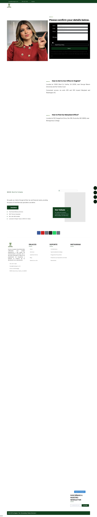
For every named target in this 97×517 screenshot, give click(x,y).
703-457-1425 (25, 1)
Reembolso (53, 260)
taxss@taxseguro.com (13, 1)
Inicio (31, 249)
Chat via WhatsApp (14, 268)
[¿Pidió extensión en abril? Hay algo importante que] (87, 444)
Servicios (32, 252)
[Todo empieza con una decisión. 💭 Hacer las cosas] (72, 290)
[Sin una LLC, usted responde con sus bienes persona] (82, 294)
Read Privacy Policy (59, 44)
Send (69, 48)
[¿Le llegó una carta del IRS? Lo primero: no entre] (77, 301)
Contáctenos (54, 249)
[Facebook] (39, 233)
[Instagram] (50, 233)
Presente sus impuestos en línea (59, 257)
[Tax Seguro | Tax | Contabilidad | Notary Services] (14, 6)
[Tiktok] (58, 233)
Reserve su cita (33, 260)
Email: (54, 28)
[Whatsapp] (54, 233)
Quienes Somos (34, 255)
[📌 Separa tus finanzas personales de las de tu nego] (72, 428)
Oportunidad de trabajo (56, 252)
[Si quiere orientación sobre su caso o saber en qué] (82, 431)
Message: (55, 37)
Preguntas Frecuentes (56, 255)
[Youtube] (42, 233)
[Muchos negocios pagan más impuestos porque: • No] (87, 324)
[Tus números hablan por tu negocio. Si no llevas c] (77, 444)
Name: (54, 25)
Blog (31, 257)
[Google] (46, 233)
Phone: (54, 31)
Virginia (33, 1)
